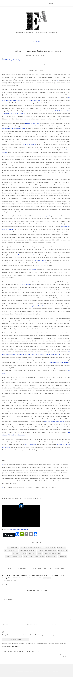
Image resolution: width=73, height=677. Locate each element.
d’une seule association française (59, 362)
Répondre (47, 578)
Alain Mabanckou (13, 547)
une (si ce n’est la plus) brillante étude (33, 306)
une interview (35, 100)
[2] (54, 329)
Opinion (36, 42)
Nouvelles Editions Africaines (34, 556)
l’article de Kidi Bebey (32, 123)
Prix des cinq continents (26, 255)
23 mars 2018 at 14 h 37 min (9, 580)
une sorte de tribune (29, 144)
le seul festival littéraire (17, 360)
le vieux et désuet (40, 260)
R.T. (44, 55)
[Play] (21, 516)
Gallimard (31, 553)
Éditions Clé (61, 547)
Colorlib (42, 671)
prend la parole (45, 216)
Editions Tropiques (11, 550)
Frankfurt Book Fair (19, 553)
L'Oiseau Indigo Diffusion (52, 553)
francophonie (62, 550)
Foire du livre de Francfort (47, 550)
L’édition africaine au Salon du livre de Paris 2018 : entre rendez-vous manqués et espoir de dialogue (37, 655)
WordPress (55, 671)
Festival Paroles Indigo (27, 550)
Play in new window (14, 529)
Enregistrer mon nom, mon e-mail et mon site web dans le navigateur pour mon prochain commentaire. (35, 635)
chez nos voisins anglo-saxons (54, 421)
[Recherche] (69, 3)
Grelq (39, 553)
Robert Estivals (51, 556)
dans (25, 284)
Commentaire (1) (36, 542)
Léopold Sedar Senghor (14, 556)
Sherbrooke (63, 556)
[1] (57, 80)
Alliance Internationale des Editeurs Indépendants (38, 547)
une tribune (32, 270)
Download (24, 529)
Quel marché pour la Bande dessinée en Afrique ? (22, 651)
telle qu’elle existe (30, 444)
